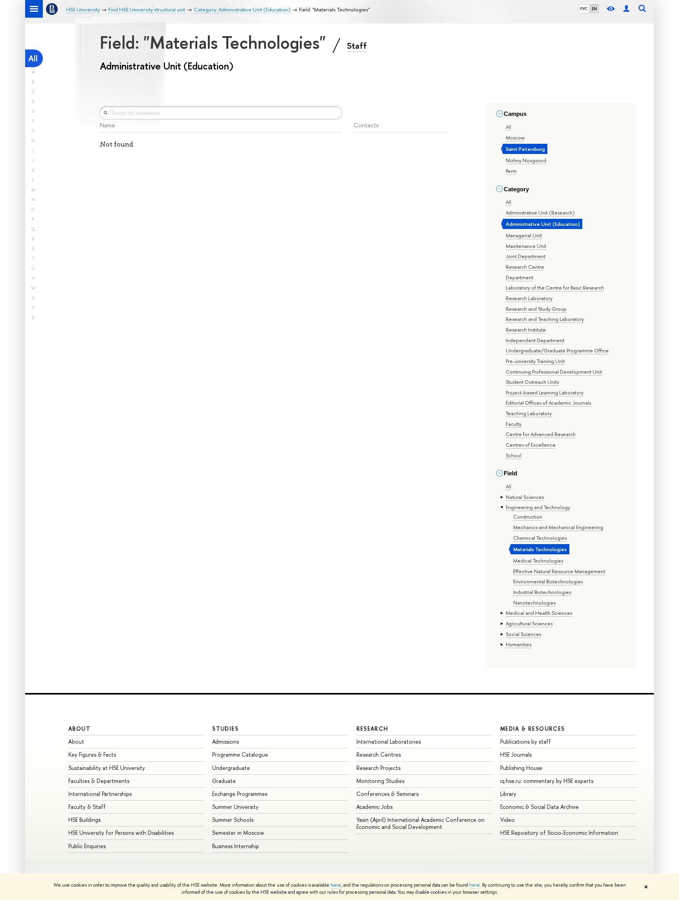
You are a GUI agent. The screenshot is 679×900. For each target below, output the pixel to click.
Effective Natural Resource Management (559, 571)
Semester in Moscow (238, 832)
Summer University (235, 806)
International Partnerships (100, 793)
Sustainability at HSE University (106, 768)
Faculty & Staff (87, 806)
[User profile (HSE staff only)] (626, 9)
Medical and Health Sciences (539, 612)
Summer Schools (232, 819)
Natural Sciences (525, 496)
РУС (584, 8)
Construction (527, 516)
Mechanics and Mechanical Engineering (558, 527)
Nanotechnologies (534, 602)
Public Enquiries (87, 846)
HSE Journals (516, 754)
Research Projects (378, 768)
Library (508, 793)
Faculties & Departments (98, 781)
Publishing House (521, 768)
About (79, 728)
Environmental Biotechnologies (548, 581)
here (335, 885)
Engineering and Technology (538, 507)
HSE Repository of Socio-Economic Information (559, 832)
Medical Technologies (538, 560)
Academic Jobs (374, 806)
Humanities (518, 644)
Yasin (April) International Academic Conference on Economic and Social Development (420, 823)
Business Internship (235, 846)
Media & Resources (532, 728)
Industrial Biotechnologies (542, 592)
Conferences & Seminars (387, 793)
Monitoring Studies (380, 781)
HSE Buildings (84, 819)
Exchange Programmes (239, 793)
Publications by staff (525, 741)
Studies (225, 728)
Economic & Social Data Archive (539, 806)
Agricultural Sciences (529, 623)
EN (594, 8)
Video (507, 819)
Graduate (224, 781)
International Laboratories (388, 741)
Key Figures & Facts (92, 754)
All (33, 58)
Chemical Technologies (540, 537)
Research (372, 728)
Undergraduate (231, 768)
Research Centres (378, 754)
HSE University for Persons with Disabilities (121, 832)
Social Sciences (523, 634)
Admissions (225, 741)
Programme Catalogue (240, 754)
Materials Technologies (540, 549)
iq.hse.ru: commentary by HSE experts (546, 781)
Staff (357, 45)
